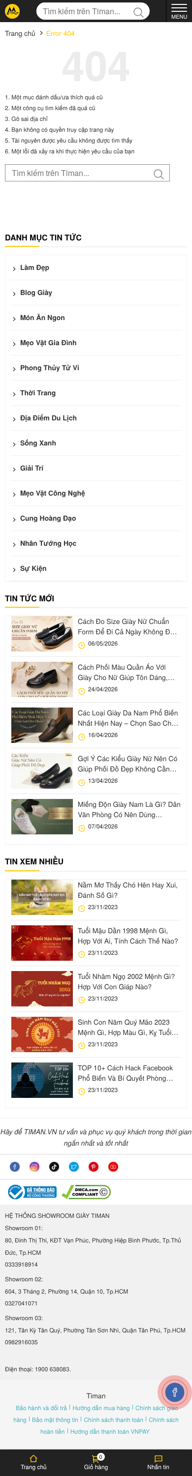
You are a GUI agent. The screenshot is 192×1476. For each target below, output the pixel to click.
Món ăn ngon (41, 318)
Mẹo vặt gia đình (47, 343)
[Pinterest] (93, 1166)
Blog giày (35, 292)
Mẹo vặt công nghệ (51, 493)
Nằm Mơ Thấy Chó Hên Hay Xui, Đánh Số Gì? (128, 890)
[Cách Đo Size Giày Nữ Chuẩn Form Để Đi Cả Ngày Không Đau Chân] (42, 633)
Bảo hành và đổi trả (42, 1408)
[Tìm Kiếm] (141, 11)
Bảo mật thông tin (56, 1420)
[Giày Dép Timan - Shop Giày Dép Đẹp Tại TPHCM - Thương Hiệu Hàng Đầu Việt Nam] (12, 11)
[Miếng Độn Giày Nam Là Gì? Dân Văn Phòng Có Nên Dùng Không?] (42, 816)
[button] (96, 1462)
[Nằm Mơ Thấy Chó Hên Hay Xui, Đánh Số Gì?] (42, 897)
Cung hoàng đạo (47, 518)
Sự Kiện (32, 568)
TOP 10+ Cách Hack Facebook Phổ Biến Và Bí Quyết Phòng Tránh (125, 1073)
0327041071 (21, 1303)
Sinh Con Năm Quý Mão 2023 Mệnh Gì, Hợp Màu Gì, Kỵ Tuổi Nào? (124, 1027)
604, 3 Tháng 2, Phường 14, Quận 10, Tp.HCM (66, 1291)
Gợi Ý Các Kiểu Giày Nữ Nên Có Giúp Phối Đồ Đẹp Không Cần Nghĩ (127, 763)
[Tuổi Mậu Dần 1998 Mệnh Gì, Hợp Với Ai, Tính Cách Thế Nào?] (42, 943)
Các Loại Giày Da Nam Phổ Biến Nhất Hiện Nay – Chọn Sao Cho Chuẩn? (128, 718)
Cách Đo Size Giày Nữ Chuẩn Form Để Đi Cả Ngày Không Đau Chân (128, 626)
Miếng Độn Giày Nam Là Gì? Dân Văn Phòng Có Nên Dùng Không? (129, 809)
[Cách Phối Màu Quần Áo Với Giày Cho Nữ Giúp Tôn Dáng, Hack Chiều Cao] (42, 679)
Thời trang (37, 393)
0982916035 (21, 1342)
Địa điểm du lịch (47, 418)
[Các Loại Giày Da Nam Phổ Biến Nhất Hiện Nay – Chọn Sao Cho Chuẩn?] (42, 725)
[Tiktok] (54, 1166)
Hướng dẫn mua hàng (101, 1408)
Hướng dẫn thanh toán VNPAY (110, 1431)
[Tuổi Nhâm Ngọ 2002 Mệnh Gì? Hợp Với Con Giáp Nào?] (42, 988)
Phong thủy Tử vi (48, 368)
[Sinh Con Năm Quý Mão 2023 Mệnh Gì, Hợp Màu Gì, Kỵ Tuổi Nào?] (42, 1034)
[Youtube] (113, 1166)
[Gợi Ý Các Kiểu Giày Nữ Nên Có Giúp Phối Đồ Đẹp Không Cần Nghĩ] (42, 771)
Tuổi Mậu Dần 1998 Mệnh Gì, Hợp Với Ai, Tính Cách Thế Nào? (128, 935)
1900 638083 (52, 1369)
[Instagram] (34, 1166)
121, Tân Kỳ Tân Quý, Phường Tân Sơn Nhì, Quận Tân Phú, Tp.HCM (95, 1330)
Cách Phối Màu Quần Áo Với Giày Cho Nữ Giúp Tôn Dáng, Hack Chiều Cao (123, 672)
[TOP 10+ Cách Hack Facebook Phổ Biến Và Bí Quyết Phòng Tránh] (42, 1080)
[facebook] (14, 1166)
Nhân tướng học (47, 543)
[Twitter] (73, 1166)
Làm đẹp (33, 267)
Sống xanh (37, 443)
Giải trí (30, 468)
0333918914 (21, 1264)
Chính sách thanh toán (114, 1420)
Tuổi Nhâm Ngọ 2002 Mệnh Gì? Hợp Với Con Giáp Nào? (126, 981)
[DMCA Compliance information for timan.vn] (86, 1192)
